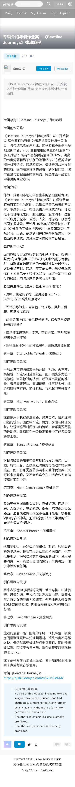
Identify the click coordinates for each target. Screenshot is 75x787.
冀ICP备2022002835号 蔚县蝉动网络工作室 (37, 764)
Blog (53, 13)
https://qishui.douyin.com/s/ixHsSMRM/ (33, 678)
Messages (62, 68)
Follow (45, 68)
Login (60, 3)
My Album (38, 13)
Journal (21, 13)
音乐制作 (11, 56)
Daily (8, 13)
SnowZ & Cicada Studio (47, 758)
